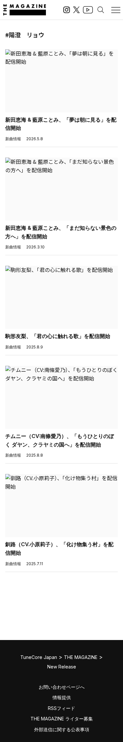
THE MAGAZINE (80, 657)
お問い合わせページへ (62, 687)
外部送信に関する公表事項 (61, 729)
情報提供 (61, 697)
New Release (61, 666)
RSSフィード (61, 708)
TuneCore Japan (38, 657)
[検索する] (100, 9)
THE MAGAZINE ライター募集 (62, 718)
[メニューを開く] (116, 10)
